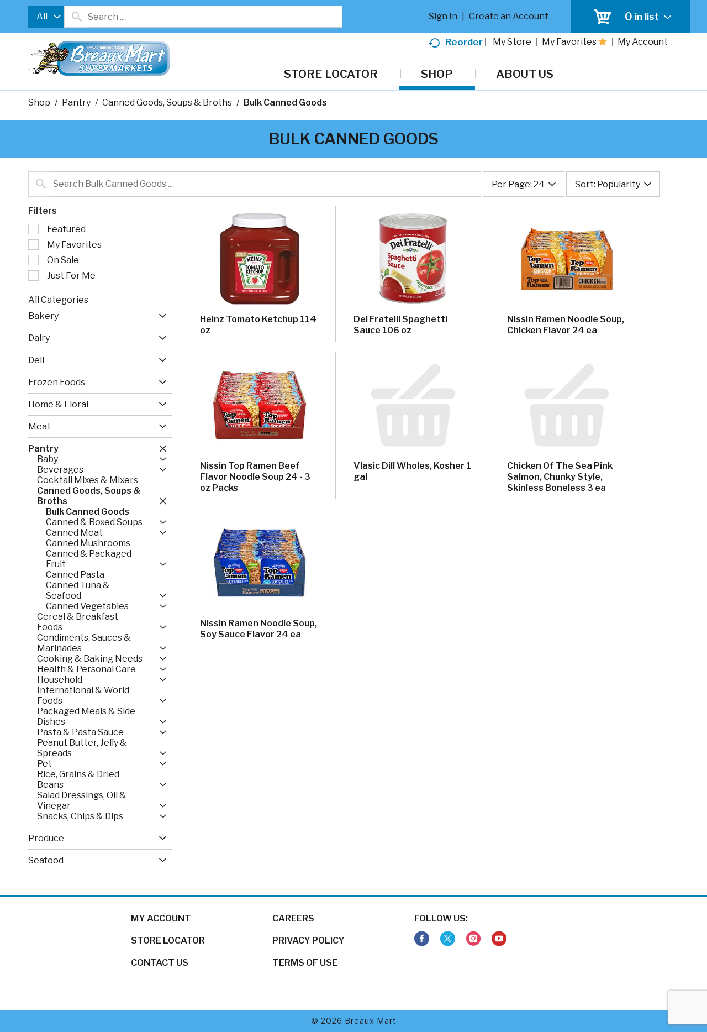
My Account (161, 918)
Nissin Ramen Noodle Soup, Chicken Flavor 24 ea (565, 325)
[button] (160, 315)
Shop (39, 102)
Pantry (76, 102)
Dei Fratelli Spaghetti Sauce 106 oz (400, 325)
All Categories (58, 300)
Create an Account (508, 16)
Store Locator (168, 940)
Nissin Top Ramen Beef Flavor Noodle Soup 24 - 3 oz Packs (255, 476)
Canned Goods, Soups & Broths (167, 102)
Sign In (443, 16)
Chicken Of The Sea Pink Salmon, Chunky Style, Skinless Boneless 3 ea (560, 476)
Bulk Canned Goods (285, 102)
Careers (293, 918)
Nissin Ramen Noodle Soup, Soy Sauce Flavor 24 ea (258, 629)
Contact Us (159, 962)
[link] (421, 939)
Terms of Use (304, 962)
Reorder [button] (464, 42)
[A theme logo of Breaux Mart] (99, 64)
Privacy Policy (308, 940)
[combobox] (46, 17)
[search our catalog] (76, 17)
